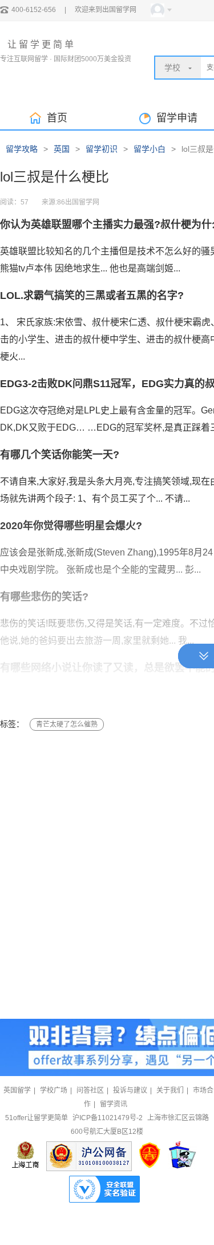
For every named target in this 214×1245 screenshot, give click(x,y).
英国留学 (17, 1090)
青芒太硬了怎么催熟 (67, 724)
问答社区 (90, 1090)
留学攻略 (22, 148)
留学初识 (102, 148)
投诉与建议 (130, 1090)
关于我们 (170, 1090)
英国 (62, 148)
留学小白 (149, 148)
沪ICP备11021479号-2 (107, 1118)
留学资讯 (113, 1104)
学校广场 (53, 1090)
